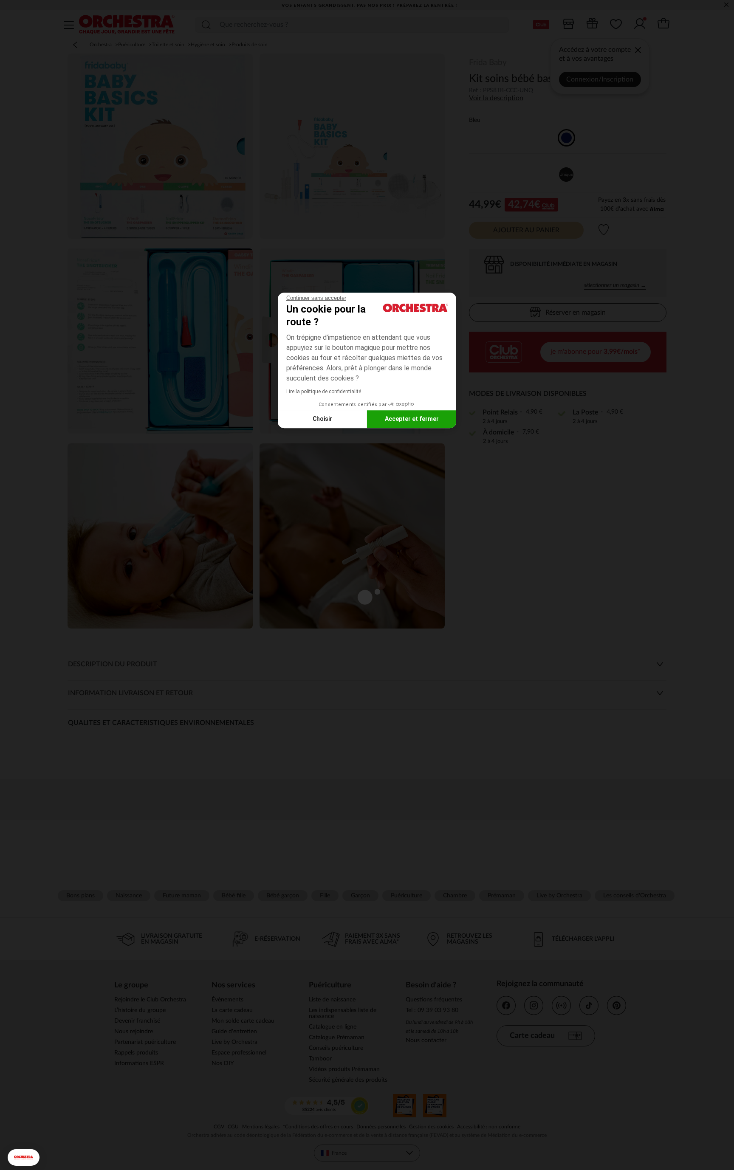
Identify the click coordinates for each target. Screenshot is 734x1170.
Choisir (322, 418)
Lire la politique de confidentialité (323, 392)
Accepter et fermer (412, 418)
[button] (24, 1157)
